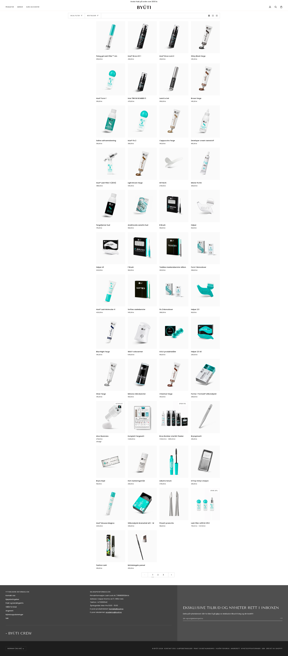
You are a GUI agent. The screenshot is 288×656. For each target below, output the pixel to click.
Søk (7, 618)
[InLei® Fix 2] (142, 121)
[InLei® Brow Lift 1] (142, 37)
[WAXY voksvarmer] (142, 333)
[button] (11, 7)
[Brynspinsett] (205, 417)
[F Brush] (142, 248)
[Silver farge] (110, 375)
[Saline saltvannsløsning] (110, 121)
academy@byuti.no (114, 612)
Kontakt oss (10, 595)
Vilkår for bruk (11, 607)
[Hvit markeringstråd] (142, 462)
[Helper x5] (110, 248)
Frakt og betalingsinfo (15, 603)
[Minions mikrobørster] (142, 375)
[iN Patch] (173, 164)
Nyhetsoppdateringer (14, 614)
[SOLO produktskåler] (173, 333)
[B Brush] (173, 206)
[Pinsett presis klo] (173, 504)
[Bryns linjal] (110, 462)
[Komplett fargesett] (142, 417)
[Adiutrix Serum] (173, 462)
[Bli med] (280, 618)
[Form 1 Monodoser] (205, 248)
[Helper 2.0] (205, 290)
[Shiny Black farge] (205, 37)
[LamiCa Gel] (173, 79)
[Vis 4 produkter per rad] (217, 15)
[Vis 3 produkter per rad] (213, 15)
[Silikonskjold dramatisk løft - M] (142, 504)
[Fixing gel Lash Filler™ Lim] (110, 37)
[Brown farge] (205, 79)
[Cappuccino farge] (173, 121)
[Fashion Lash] (110, 546)
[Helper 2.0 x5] (205, 333)
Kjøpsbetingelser (12, 599)
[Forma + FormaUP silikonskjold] (205, 375)
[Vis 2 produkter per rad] (209, 15)
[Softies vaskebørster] (142, 290)
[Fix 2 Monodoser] (173, 290)
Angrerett (9, 611)
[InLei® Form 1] (110, 79)
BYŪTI (156, 648)
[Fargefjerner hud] (110, 206)
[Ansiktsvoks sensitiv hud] (142, 206)
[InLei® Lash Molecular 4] (110, 290)
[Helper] (205, 206)
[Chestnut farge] (173, 375)
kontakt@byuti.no (116, 609)
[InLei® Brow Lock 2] (173, 37)
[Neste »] (171, 574)
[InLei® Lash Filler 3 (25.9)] (110, 164)
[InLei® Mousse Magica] (110, 504)
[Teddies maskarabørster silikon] (173, 248)
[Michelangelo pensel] (142, 546)
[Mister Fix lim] (205, 164)
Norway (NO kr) (15, 648)
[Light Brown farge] (142, 164)
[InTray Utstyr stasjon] (205, 462)
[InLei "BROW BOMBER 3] (142, 79)
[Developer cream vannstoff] (205, 121)
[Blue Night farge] (110, 333)
